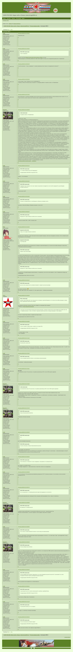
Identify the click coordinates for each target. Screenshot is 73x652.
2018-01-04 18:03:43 (26, 432)
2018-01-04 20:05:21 (26, 586)
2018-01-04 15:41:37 (26, 280)
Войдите (10, 23)
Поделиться (20, 33)
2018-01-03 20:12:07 (26, 181)
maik (4, 33)
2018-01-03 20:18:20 (26, 196)
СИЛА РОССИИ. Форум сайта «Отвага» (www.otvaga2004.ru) (16, 26)
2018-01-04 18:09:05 (26, 526)
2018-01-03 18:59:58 (26, 109)
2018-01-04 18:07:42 (26, 487)
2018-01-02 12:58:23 (26, 48)
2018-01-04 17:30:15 (26, 353)
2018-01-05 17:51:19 (26, 601)
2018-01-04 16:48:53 (26, 321)
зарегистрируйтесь (17, 23)
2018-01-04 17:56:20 (26, 383)
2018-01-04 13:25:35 (26, 226)
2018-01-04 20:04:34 (26, 569)
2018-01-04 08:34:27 (26, 211)
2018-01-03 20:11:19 (25, 165)
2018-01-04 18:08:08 (26, 502)
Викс (4, 226)
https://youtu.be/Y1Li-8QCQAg (28, 306)
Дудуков (5, 109)
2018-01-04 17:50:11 (25, 368)
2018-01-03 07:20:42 (26, 94)
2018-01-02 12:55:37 (26, 33)
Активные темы (6, 20)
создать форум (67, 637)
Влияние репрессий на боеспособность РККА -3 (34, 57)
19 (11, 29)
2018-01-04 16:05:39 (26, 295)
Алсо (4, 295)
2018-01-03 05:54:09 (26, 79)
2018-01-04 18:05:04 (26, 456)
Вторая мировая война (35, 26)
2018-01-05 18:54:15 (26, 616)
